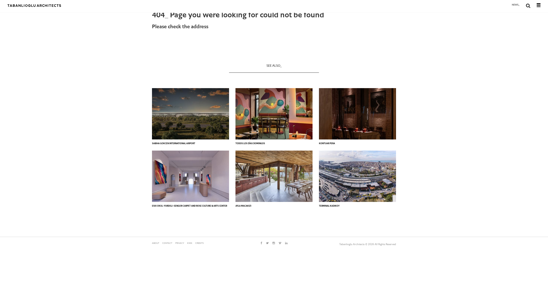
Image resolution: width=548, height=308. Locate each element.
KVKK (189, 243)
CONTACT (167, 243)
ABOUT (155, 243)
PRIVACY (179, 243)
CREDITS (199, 243)
